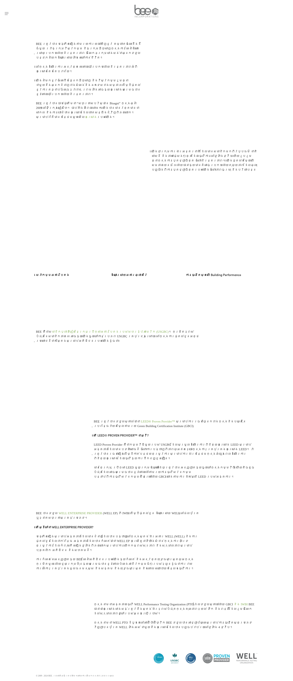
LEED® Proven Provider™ (158, 421)
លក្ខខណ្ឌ (108, 676)
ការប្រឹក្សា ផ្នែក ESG (56, 305)
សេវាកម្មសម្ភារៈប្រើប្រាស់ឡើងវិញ (66, 299)
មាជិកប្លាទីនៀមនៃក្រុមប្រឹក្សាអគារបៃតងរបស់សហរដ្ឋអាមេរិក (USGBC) (110, 331)
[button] (6, 13)
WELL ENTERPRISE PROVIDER (80, 513)
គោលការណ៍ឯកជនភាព (89, 676)
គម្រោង (91, 117)
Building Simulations (52, 294)
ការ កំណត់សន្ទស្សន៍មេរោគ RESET (141, 294)
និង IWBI (241, 604)
